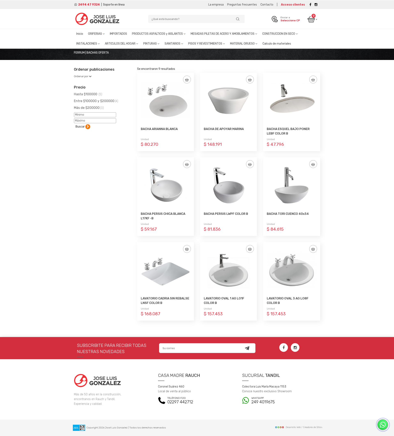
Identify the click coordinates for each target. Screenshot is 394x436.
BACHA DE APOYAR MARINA (224, 129)
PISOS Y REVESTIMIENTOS (205, 43)
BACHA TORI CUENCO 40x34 (288, 214)
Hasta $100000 (88, 94)
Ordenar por (81, 76)
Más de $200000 (89, 108)
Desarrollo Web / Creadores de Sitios (304, 427)
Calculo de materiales (276, 43)
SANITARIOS (173, 43)
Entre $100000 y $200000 (96, 101)
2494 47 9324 (89, 4)
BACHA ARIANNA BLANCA (159, 129)
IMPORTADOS (118, 34)
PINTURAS (150, 43)
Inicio (79, 34)
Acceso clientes (293, 4)
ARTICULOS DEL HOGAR (120, 43)
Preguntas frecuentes (242, 4)
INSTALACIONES (87, 43)
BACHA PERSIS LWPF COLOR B (226, 214)
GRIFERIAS (95, 34)
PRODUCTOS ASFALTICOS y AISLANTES (157, 34)
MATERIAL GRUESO (242, 43)
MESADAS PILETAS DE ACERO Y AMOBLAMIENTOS (223, 34)
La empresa (216, 4)
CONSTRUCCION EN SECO (279, 34)
